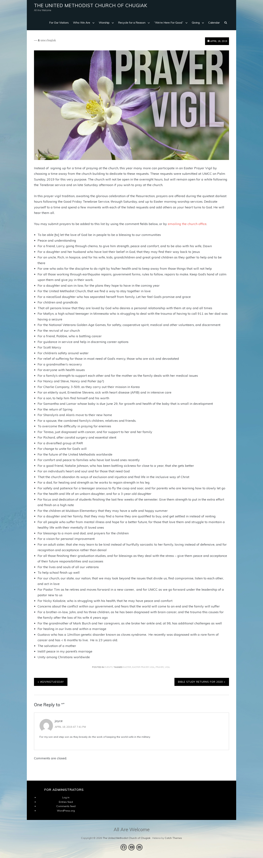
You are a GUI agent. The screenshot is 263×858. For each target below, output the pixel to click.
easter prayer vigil (143, 667)
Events (108, 667)
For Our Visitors (59, 22)
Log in (65, 797)
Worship (104, 22)
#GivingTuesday (52, 681)
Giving (196, 22)
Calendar (214, 22)
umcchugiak (48, 40)
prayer (160, 667)
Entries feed (66, 801)
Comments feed (66, 806)
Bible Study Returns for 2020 (200, 681)
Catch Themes (173, 838)
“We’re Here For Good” (168, 22)
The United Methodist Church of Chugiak (90, 5)
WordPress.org (66, 810)
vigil (167, 667)
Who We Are (81, 22)
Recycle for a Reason (131, 22)
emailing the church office (187, 224)
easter (127, 667)
